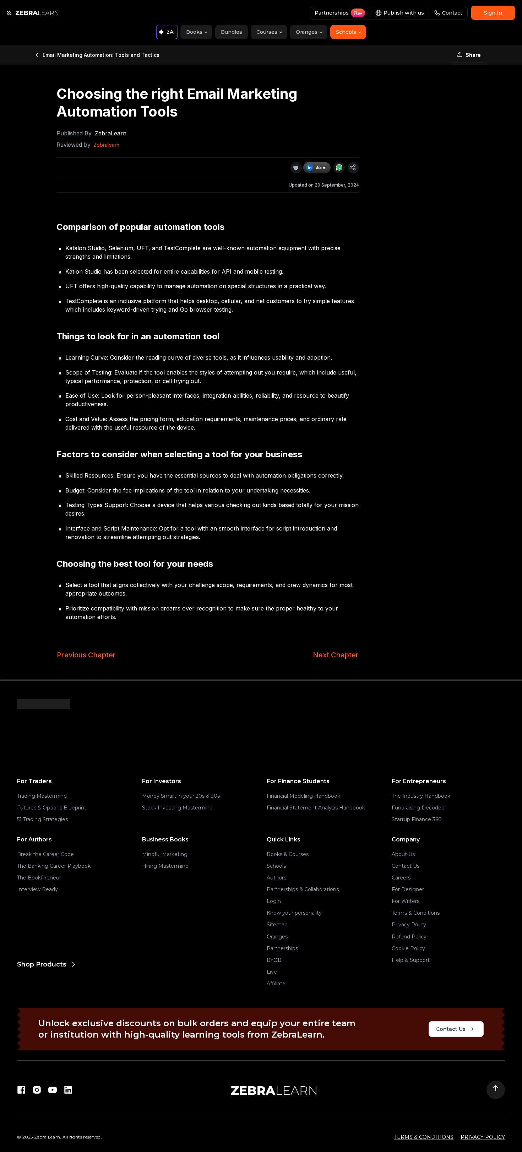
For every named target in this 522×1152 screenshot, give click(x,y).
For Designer (408, 889)
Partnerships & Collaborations (303, 889)
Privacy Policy (409, 924)
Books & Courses (288, 854)
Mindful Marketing (164, 854)
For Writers (405, 901)
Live (272, 972)
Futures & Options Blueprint (51, 807)
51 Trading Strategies (42, 819)
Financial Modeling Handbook (303, 796)
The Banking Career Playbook (54, 866)
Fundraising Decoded (418, 807)
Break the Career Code (45, 854)
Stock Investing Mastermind (177, 807)
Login (274, 901)
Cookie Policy (408, 948)
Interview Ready (37, 889)
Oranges (277, 936)
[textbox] (207, 320)
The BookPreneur (39, 877)
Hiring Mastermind (165, 866)
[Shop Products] (136, 993)
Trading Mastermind (42, 796)
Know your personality (294, 913)
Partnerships (282, 948)
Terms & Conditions (416, 913)
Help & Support (411, 960)
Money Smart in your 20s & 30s (181, 796)
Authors (276, 877)
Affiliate (276, 983)
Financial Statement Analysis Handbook (316, 807)
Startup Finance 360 (417, 819)
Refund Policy (409, 936)
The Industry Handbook (421, 796)
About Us (403, 854)
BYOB (274, 960)
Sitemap (277, 924)
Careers (401, 877)
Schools (276, 866)
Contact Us (405, 866)
